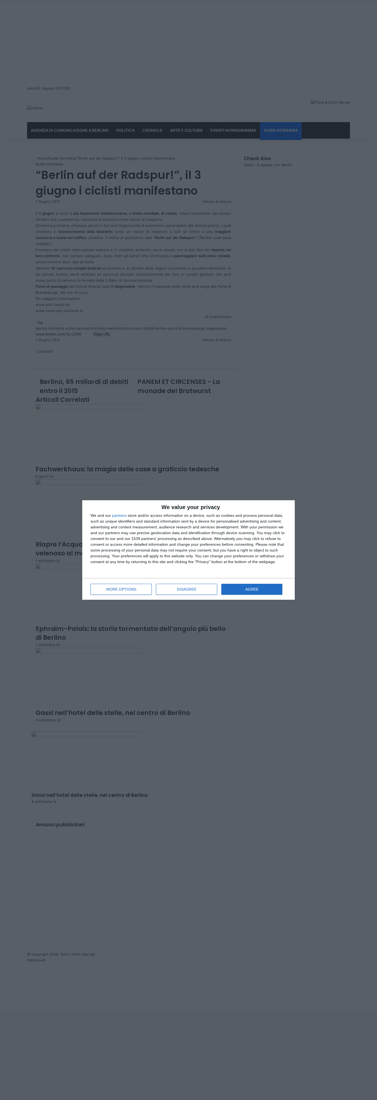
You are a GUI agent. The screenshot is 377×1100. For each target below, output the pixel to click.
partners (119, 515)
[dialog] (188, 550)
